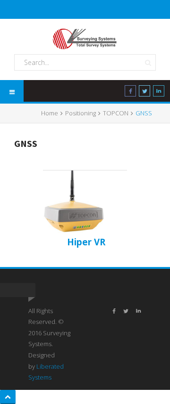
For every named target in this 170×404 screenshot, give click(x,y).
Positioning (80, 113)
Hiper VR (86, 242)
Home (49, 113)
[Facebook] (130, 92)
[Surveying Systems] (85, 38)
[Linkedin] (158, 92)
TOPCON (115, 113)
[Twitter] (144, 92)
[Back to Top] (8, 397)
